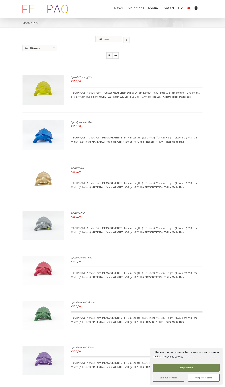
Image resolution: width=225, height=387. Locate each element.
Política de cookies (173, 356)
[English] (189, 7)
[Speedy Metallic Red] (43, 258)
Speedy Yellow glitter (82, 77)
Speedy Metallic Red (81, 257)
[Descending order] (126, 40)
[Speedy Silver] (43, 213)
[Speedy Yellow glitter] (43, 77)
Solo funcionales (168, 377)
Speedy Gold (77, 167)
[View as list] (115, 55)
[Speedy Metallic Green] (43, 302)
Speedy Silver (78, 212)
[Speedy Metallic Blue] (43, 122)
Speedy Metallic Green (83, 302)
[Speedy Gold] (43, 168)
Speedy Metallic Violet (82, 347)
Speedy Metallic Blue (82, 122)
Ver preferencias (203, 377)
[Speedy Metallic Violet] (43, 347)
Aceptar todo (186, 367)
